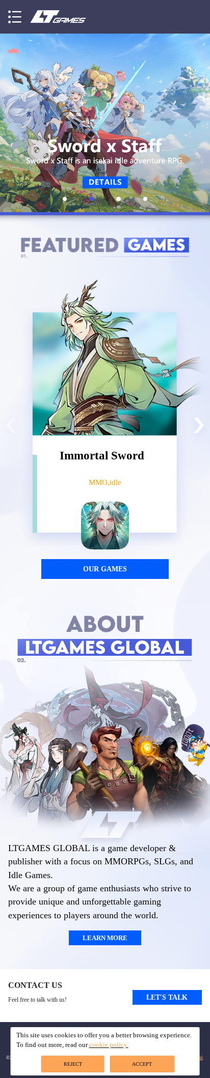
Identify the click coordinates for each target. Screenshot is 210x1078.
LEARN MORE (105, 938)
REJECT (73, 1064)
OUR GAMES (105, 569)
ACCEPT (142, 1064)
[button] (14, 17)
